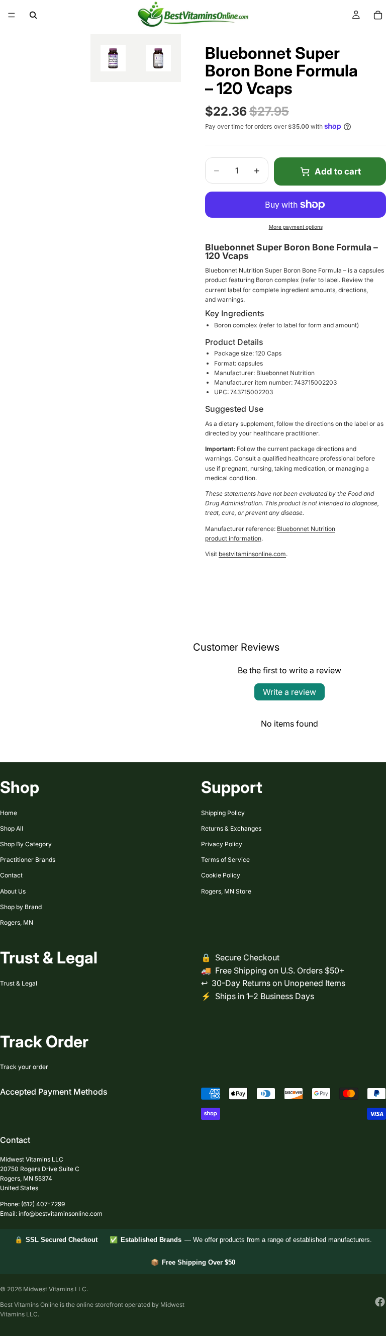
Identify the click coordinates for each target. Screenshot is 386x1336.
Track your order (24, 1067)
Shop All (11, 828)
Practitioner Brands (27, 859)
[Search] (33, 15)
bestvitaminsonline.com (252, 554)
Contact (11, 875)
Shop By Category (26, 844)
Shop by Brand (21, 907)
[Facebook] (380, 1302)
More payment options (296, 227)
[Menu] (11, 15)
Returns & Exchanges (231, 828)
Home (8, 813)
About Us (13, 891)
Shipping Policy (223, 813)
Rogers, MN (16, 922)
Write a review (289, 692)
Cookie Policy (220, 875)
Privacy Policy (221, 844)
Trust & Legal (18, 983)
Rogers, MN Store (226, 891)
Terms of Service (225, 859)
